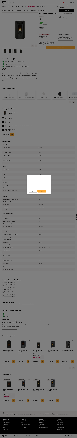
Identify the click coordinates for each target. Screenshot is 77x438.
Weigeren (32, 191)
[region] (39, 184)
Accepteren (42, 191)
